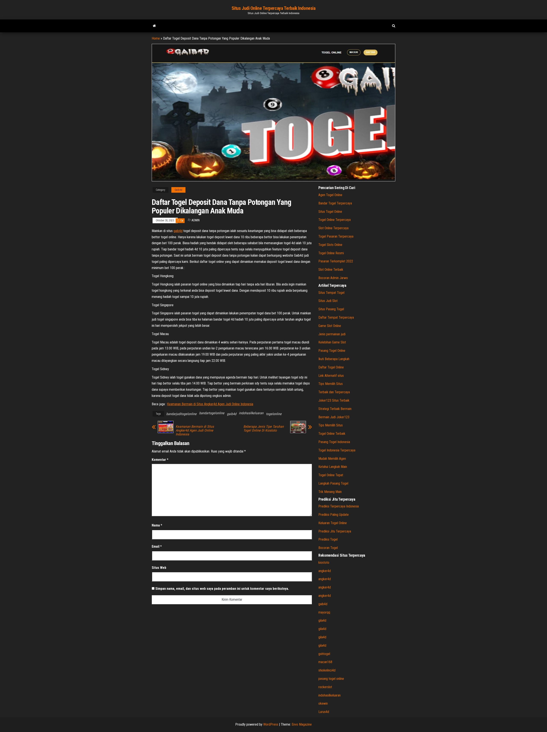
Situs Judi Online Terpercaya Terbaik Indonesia (274, 8)
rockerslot (325, 687)
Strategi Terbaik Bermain (334, 409)
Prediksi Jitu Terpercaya (334, 531)
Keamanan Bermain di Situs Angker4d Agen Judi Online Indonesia (210, 404)
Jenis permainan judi (332, 334)
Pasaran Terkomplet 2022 (335, 261)
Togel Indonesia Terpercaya (336, 450)
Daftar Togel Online (331, 367)
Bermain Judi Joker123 (333, 417)
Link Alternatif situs (331, 376)
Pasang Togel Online (331, 351)
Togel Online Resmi (331, 253)
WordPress (270, 724)
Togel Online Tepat (330, 475)
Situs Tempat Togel (331, 293)
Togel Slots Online (330, 245)
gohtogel (324, 654)
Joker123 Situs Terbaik (333, 400)
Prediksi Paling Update (333, 515)
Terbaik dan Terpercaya (334, 392)
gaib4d (178, 231)
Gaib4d (178, 189)
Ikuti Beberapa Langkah (333, 359)
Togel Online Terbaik (331, 434)
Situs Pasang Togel (331, 309)
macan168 (325, 662)
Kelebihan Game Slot (332, 342)
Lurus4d (323, 712)
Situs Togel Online (330, 212)
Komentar (160, 460)
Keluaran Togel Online (332, 523)
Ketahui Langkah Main (332, 467)
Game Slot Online (329, 326)
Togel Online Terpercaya (334, 220)
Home (156, 38)
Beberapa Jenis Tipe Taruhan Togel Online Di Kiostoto (263, 428)
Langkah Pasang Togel (333, 483)
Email (157, 546)
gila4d (322, 620)
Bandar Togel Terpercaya (335, 203)
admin (195, 220)
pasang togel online (331, 679)
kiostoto (323, 562)
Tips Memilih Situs (330, 384)
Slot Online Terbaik (330, 270)
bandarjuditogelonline (181, 414)
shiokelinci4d (326, 670)
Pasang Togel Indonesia (334, 442)
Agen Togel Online (330, 195)
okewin (323, 703)
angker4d (324, 571)
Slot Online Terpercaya (333, 228)
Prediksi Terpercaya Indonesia (338, 506)
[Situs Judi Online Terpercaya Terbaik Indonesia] (154, 25)
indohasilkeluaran (251, 413)
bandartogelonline (211, 413)
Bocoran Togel (328, 548)
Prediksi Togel (328, 539)
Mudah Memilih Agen (332, 459)
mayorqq (324, 612)
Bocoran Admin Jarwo (333, 278)
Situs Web (159, 568)
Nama (157, 525)
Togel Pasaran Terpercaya (335, 236)
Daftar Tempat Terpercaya (336, 317)
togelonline (274, 414)
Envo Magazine (302, 724)
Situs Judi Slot (328, 301)
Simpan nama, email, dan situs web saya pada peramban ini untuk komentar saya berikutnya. (222, 589)
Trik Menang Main (330, 492)
